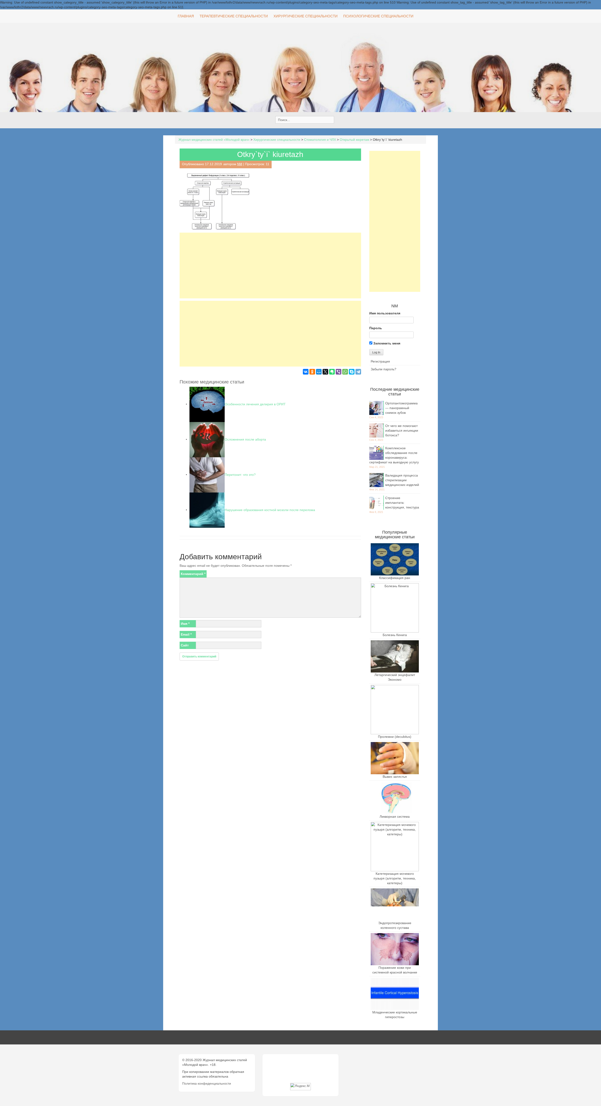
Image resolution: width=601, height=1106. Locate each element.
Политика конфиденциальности (206, 1083)
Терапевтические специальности (234, 16)
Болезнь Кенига (395, 635)
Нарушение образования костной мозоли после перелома (270, 510)
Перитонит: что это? (240, 474)
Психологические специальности (378, 16)
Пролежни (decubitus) (394, 737)
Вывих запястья (395, 776)
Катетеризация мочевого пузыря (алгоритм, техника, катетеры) (395, 878)
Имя (185, 623)
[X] (325, 372)
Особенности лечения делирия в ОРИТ (255, 404)
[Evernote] (332, 372)
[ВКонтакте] (305, 372)
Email (186, 634)
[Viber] (338, 372)
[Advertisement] (270, 265)
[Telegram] (358, 372)
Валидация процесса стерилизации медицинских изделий (402, 480)
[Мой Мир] (319, 372)
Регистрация (380, 361)
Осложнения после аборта (245, 439)
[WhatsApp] (345, 372)
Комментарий (193, 574)
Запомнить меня (386, 343)
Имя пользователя (384, 313)
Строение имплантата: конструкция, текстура (402, 502)
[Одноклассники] (312, 372)
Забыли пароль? (383, 369)
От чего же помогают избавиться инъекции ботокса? (401, 430)
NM (239, 164)
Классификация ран (394, 578)
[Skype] (351, 372)
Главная (186, 16)
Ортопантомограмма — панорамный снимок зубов (401, 407)
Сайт (185, 645)
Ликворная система (395, 816)
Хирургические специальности (306, 16)
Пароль (375, 328)
